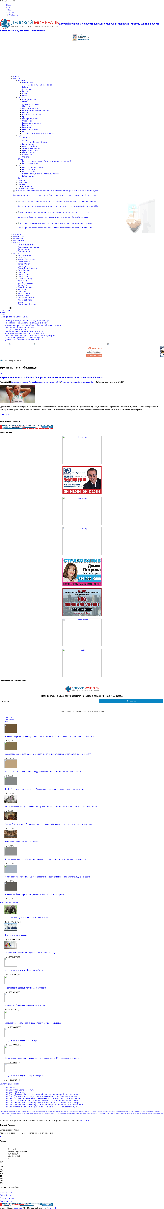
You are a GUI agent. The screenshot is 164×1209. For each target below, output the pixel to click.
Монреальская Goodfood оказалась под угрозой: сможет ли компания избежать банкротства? (53, 217)
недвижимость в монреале (59, 1111)
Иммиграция (22, 182)
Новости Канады (28, 170)
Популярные (9, 719)
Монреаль (11, 1111)
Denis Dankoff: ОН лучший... (14, 1092)
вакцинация (96, 1111)
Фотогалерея (27, 155)
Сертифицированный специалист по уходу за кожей (23, 331)
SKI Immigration (102, 1113)
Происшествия (27, 125)
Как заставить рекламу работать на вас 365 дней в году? (26, 323)
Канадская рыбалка (29, 146)
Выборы (85, 1113)
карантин (118, 1113)
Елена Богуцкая (24, 270)
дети (81, 1113)
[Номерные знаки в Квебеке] (10, 931)
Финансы (25, 93)
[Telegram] (9, 1137)
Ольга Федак (22, 257)
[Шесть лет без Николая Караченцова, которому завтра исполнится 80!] (10, 1018)
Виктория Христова (25, 264)
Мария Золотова (24, 262)
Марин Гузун (22, 302)
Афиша (25, 140)
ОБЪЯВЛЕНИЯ (5, 310)
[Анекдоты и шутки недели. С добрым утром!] (10, 1036)
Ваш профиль (10, 12)
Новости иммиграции (30, 163)
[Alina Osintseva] (94, 351)
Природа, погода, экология (32, 123)
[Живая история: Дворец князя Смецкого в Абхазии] (10, 983)
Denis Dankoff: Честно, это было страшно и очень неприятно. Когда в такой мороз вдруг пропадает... (42, 1096)
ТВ (139, 1111)
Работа (25, 87)
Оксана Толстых (24, 285)
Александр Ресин (24, 296)
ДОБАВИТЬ (4, 315)
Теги (6, 721)
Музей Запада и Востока (31, 114)
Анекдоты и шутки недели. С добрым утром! (22, 1040)
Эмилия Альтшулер (25, 279)
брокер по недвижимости (105, 1111)
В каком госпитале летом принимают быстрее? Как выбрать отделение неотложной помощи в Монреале (47, 877)
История (25, 112)
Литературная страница (31, 148)
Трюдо (131, 1111)
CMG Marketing (5, 1195)
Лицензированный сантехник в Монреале (19, 327)
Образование (27, 121)
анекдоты (54, 1113)
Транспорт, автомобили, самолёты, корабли (38, 134)
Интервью (21, 180)
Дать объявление (6, 1201)
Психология (26, 127)
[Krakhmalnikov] (119, 351)
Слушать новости (19, 234)
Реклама (25, 91)
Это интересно (27, 157)
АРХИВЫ (8, 6)
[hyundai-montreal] (144, 351)
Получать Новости (20, 236)
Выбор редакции (28, 176)
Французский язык (29, 100)
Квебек (24, 1111)
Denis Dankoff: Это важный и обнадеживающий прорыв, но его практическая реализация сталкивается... (43, 1100)
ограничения (17, 1116)
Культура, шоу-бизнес (30, 119)
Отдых (20, 136)
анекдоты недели (75, 1113)
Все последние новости (9, 903)
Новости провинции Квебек (32, 167)
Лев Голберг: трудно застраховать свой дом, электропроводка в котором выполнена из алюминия (55, 228)
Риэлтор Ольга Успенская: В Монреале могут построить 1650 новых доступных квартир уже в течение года (48, 824)
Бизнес (25, 95)
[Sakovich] (45, 351)
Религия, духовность (30, 129)
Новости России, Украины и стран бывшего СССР (40, 174)
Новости (16, 78)
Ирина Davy (22, 272)
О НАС (6, 4)
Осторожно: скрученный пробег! (16, 329)
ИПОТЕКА (113, 1113)
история (116, 1111)
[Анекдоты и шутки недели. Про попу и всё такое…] (10, 966)
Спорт (24, 131)
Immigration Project (66, 1113)
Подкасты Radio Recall (26, 189)
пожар (147, 1111)
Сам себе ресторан (29, 153)
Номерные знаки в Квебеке (15, 935)
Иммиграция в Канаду (154, 1111)
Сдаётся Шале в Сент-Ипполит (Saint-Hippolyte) (21, 340)
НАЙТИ (2, 313)
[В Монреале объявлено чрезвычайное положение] (10, 1001)
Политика (21, 184)
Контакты (8, 11)
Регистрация (14, 16)
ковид (88, 1113)
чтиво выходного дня (136, 1113)
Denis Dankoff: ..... (10, 1088)
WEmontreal (84, 1120)
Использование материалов (28, 247)
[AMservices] (69, 351)
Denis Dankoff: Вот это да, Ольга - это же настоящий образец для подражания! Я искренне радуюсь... (42, 1094)
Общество (21, 98)
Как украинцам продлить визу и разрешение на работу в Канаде (30, 953)
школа (50, 1113)
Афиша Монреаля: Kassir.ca (37, 142)
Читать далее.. (5, 414)
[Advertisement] (82, 58)
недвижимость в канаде (42, 1113)
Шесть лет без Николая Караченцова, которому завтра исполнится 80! (32, 1023)
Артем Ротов (22, 281)
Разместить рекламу (25, 245)
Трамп (59, 1113)
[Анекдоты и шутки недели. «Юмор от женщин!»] (10, 1071)
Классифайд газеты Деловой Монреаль (15, 317)
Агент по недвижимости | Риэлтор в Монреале (78, 1111)
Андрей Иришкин (24, 289)
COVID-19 (20, 1111)
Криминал (26, 117)
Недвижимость (28, 83)
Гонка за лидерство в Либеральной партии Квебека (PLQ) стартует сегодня (32, 325)
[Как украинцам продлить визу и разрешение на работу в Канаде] (10, 948)
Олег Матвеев (23, 277)
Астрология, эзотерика (30, 104)
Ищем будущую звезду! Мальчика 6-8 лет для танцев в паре (26, 321)
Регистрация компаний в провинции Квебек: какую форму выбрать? (30, 336)
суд (112, 1111)
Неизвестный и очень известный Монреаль (22, 841)
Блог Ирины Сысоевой (26, 283)
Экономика (22, 81)
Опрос (24, 102)
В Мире (20, 159)
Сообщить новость (25, 251)
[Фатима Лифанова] (20, 351)
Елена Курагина (24, 293)
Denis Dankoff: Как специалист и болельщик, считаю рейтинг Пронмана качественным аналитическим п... (44, 1105)
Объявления (18, 238)
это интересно (35, 1111)
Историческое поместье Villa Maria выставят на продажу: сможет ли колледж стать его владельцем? (45, 859)
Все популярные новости (9, 1084)
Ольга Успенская (17, 1113)
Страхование (27, 89)
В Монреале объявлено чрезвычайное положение (24, 1005)
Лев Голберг (22, 266)
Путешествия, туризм (30, 150)
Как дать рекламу (24, 249)
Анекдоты (26, 138)
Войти (11, 14)
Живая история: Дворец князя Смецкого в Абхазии (25, 988)
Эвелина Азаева (24, 274)
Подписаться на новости (9, 1198)
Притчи (108, 1113)
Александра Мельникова (27, 260)
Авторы (16, 253)
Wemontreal (17, 1208)
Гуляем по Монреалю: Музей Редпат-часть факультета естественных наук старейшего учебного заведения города (51, 806)
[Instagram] (6, 1137)
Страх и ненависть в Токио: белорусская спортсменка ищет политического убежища (51, 377)
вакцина (143, 1111)
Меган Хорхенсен (24, 255)
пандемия (127, 1113)
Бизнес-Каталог (19, 241)
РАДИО (8, 7)
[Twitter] (5, 1137)
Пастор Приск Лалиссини (27, 268)
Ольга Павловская (25, 287)
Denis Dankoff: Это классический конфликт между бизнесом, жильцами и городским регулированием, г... (43, 1098)
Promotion (144, 1113)
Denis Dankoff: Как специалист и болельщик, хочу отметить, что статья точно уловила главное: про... (42, 1103)
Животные (26, 106)
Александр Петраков (25, 300)
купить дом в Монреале (124, 1111)
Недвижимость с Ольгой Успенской (40, 85)
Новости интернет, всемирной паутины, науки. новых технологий (46, 161)
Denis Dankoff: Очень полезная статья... (19, 1090)
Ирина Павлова (23, 291)
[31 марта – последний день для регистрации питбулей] (10, 913)
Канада (16, 1111)
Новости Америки (28, 172)
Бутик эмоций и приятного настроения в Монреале (23, 338)
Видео (20, 178)
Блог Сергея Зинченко (26, 298)
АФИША (8, 9)
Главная (16, 76)
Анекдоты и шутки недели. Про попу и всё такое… (24, 970)
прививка (136, 1111)
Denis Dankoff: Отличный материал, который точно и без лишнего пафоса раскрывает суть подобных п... (43, 1107)
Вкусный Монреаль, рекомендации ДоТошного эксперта (25, 333)
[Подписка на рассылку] (1, 373)
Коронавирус (42, 1111)
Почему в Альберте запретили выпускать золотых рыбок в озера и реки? (34, 894)
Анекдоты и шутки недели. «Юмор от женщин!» (23, 1075)
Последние (8, 717)
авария (157, 1113)
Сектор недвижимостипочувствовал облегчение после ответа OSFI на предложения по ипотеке (43, 1058)
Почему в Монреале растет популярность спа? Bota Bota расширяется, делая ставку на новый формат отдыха (54, 195)
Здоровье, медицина (30, 108)
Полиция (29, 1111)
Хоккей (11, 1116)
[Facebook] (2, 1137)
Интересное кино (28, 144)
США (91, 1111)
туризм (123, 1113)
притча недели (94, 1113)
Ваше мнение (27, 186)
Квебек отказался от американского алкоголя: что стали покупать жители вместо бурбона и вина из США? (58, 206)
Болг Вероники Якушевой (27, 304)
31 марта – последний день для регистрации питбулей (26, 917)
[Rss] (1, 1137)
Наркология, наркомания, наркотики (35, 110)
